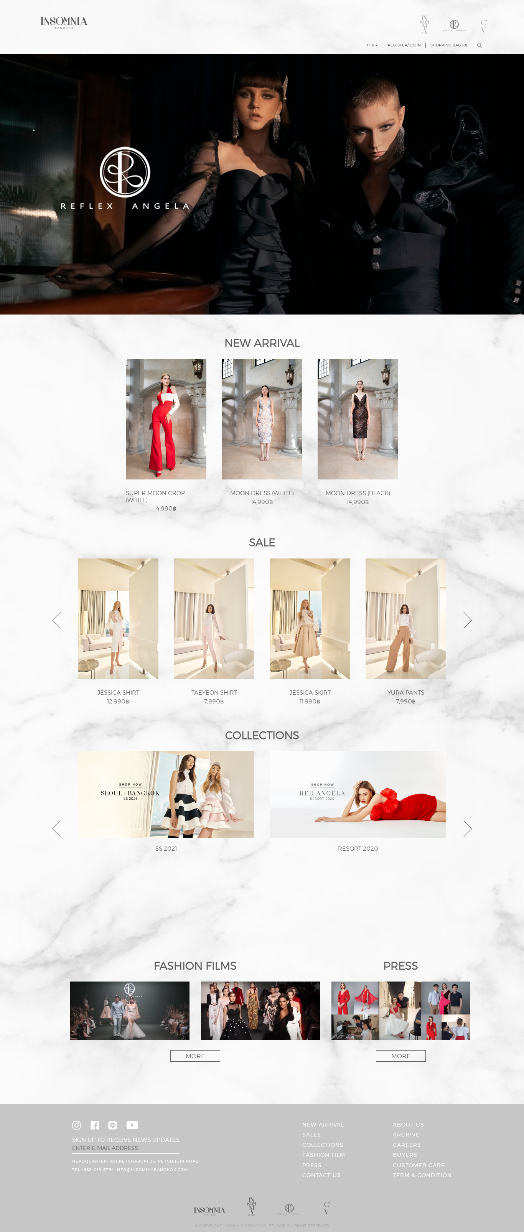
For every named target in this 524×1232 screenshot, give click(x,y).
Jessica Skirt (310, 693)
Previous (57, 620)
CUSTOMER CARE (419, 1165)
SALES (311, 1135)
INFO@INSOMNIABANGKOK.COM (151, 1170)
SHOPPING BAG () (448, 45)
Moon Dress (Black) (358, 493)
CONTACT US (321, 1175)
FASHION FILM (323, 1155)
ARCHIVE (406, 1135)
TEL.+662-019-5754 (93, 1170)
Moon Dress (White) (262, 493)
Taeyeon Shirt (214, 693)
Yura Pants (405, 693)
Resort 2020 (358, 849)
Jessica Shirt (118, 693)
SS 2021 (166, 849)
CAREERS (407, 1145)
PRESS (312, 1165)
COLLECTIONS (323, 1145)
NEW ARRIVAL (323, 1125)
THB (370, 45)
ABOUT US (408, 1125)
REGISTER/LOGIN (404, 45)
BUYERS (405, 1155)
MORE (195, 1056)
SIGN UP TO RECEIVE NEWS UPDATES (126, 1140)
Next (468, 620)
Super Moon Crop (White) (155, 497)
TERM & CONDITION (422, 1175)
